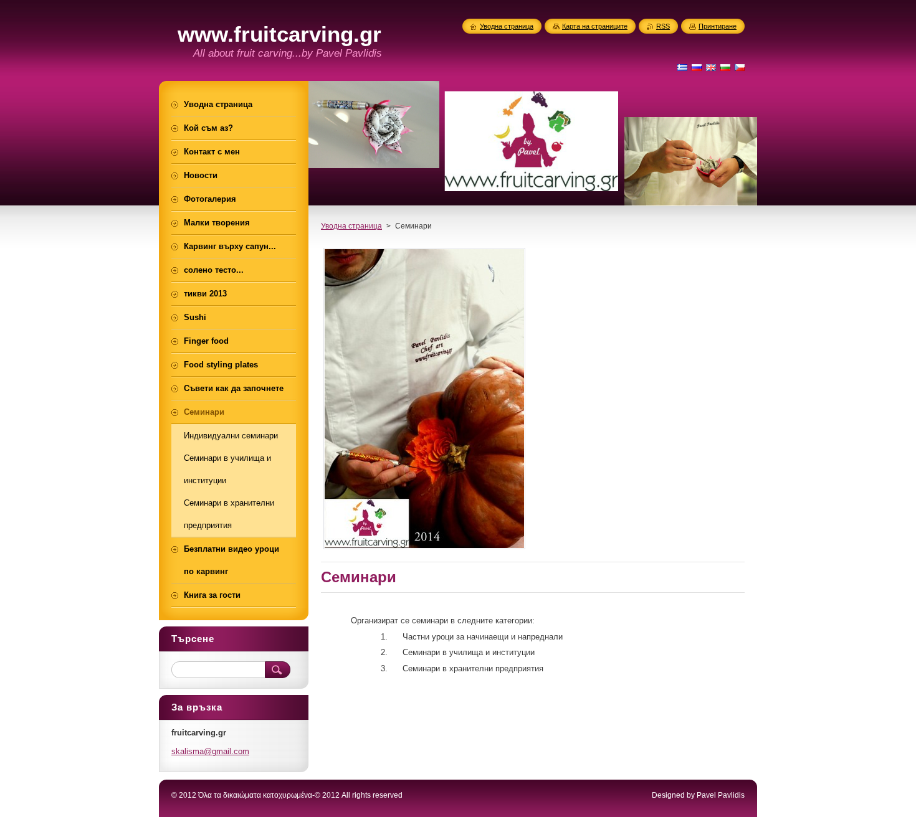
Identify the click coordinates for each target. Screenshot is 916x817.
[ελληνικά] (682, 67)
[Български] (725, 67)
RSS (663, 26)
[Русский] (697, 67)
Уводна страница (351, 226)
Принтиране (718, 26)
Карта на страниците (594, 26)
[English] (711, 67)
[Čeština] (740, 67)
